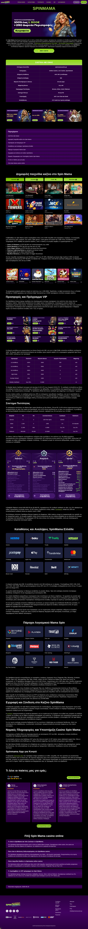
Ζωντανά (33, 179)
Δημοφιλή (14, 179)
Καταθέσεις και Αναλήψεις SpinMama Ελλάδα (20, 146)
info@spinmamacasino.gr (76, 911)
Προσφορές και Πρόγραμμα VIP (16, 142)
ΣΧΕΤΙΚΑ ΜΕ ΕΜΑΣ (13, 136)
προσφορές (58, 509)
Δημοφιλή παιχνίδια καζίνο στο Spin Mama (19, 139)
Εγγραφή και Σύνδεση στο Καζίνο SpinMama (20, 153)
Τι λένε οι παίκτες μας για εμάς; (16, 159)
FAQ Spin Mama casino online (16, 163)
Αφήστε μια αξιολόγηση (73, 777)
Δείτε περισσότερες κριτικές (44, 825)
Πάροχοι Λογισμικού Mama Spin (17, 149)
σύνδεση (9, 713)
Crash (52, 179)
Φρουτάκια (72, 179)
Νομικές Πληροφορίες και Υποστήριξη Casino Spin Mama (24, 156)
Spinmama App (18, 756)
